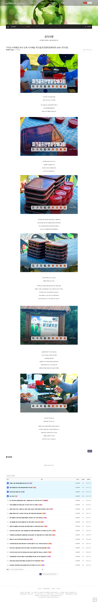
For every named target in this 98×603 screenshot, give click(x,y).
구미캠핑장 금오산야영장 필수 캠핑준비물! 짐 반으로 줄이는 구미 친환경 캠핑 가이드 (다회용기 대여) (30, 535)
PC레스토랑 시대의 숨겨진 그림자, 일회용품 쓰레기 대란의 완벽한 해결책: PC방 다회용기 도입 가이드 (31, 530)
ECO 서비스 (12, 496)
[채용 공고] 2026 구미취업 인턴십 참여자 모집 (19, 539)
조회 (83, 479)
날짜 (88, 479)
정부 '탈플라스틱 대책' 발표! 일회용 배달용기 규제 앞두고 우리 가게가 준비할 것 (26, 517)
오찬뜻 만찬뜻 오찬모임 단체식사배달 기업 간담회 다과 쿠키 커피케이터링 (25, 561)
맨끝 (57, 574)
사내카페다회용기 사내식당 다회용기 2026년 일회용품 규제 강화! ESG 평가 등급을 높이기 (28, 556)
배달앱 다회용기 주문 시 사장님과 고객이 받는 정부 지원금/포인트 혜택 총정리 (26, 513)
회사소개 (40, 588)
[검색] (42, 569)
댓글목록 (9, 457)
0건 (13, 50)
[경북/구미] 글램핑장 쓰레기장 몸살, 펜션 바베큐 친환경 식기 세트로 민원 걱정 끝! (27, 526)
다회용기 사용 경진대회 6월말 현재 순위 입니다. (20, 483)
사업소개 (42, 3)
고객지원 (62, 3)
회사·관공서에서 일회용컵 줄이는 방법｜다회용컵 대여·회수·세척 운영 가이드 (26, 500)
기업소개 (32, 3)
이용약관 (53, 588)
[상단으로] (95, 600)
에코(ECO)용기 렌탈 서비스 (15, 492)
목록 (90, 451)
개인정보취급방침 (46, 588)
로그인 (85, 2)
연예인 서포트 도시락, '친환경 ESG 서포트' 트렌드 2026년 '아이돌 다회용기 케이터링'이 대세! (29, 509)
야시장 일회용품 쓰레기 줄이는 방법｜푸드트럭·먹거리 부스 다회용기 (24, 504)
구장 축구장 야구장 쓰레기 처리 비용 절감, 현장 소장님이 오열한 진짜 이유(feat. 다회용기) (29, 552)
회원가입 (89, 2)
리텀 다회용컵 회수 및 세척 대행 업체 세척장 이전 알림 (21, 487)
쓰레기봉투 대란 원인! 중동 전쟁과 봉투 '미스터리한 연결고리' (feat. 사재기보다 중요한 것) (29, 543)
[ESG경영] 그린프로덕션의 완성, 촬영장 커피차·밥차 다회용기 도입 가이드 (25, 565)
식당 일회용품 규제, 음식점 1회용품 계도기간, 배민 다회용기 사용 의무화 (25, 522)
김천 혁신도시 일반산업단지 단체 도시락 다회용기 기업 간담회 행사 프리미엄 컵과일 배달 (28, 548)
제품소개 (52, 3)
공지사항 (58, 588)
